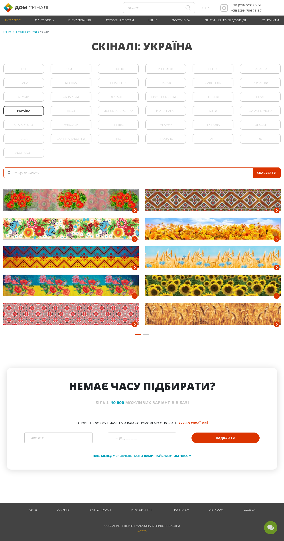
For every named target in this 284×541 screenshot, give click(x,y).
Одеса (249, 509)
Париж (166, 83)
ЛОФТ (260, 96)
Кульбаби (70, 124)
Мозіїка (71, 83)
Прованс (166, 138)
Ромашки (260, 83)
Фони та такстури (71, 138)
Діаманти (118, 96)
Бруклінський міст (165, 96)
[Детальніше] (135, 210)
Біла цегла (118, 83)
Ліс (118, 138)
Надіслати (225, 438)
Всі (23, 69)
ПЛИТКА (118, 124)
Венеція (213, 96)
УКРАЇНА (23, 110)
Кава (24, 138)
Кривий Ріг (141, 509)
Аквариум (71, 96)
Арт (213, 138)
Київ (33, 509)
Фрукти (23, 96)
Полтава (180, 509)
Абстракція (23, 152)
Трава (23, 83)
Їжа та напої (165, 110)
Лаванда (260, 69)
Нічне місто (166, 69)
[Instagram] (224, 7)
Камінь (71, 69)
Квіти (213, 110)
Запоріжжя (100, 509)
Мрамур (166, 124)
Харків (63, 509)
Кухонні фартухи (26, 31)
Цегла (212, 69)
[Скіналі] (28, 8)
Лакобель (213, 83)
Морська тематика (118, 110)
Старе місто (23, 124)
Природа (213, 124)
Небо (71, 110)
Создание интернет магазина (127, 525)
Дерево (118, 69)
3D (260, 138)
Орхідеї (260, 124)
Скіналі (7, 31)
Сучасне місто (260, 110)
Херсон (216, 509)
